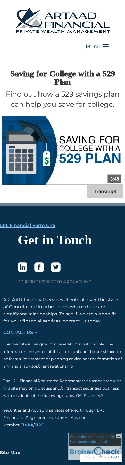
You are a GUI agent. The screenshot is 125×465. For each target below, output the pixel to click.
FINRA (27, 424)
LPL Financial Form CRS (27, 225)
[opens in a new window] (22, 267)
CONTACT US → (20, 332)
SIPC (39, 424)
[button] (97, 46)
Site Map (10, 452)
